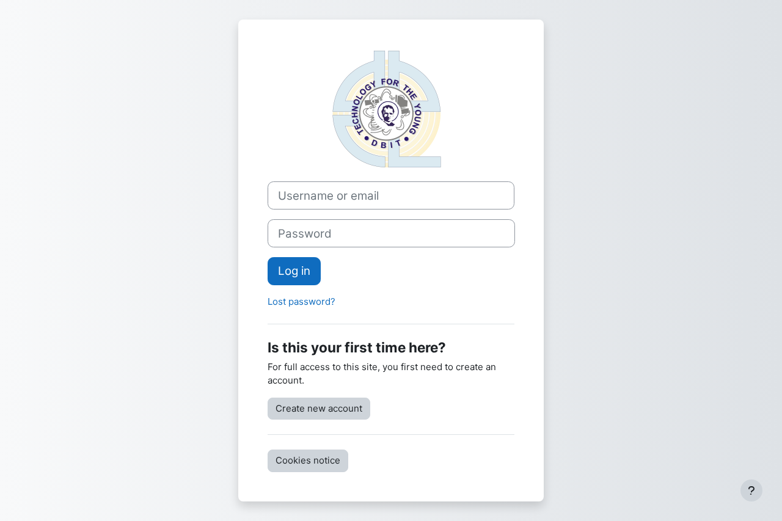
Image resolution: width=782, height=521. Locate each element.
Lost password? (301, 301)
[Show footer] (751, 490)
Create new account (319, 408)
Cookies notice (308, 460)
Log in (294, 271)
